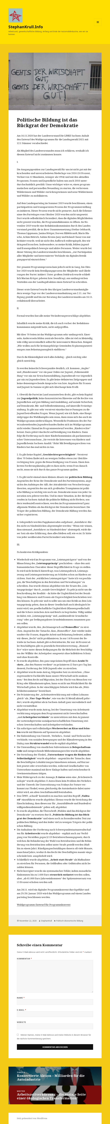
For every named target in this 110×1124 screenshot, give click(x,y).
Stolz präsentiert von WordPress (32, 1118)
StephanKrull (46, 920)
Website (21, 1022)
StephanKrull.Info (25, 26)
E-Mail (21, 1010)
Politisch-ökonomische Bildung (69, 920)
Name (21, 997)
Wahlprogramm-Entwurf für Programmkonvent (43, 904)
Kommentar (24, 958)
